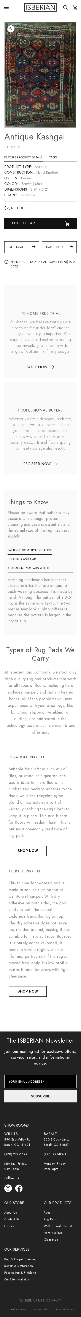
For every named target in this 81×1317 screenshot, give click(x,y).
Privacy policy (41, 1309)
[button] (6, 7)
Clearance (51, 1239)
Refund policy (19, 1309)
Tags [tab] (53, 157)
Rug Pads (50, 1219)
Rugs (47, 1212)
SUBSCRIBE (40, 1096)
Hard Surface (53, 1233)
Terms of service (65, 1309)
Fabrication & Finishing (20, 1272)
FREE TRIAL (16, 247)
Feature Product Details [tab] (23, 157)
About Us (10, 1212)
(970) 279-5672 (15, 1154)
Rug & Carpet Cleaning (20, 1259)
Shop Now (27, 851)
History (9, 1226)
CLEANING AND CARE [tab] (22, 559)
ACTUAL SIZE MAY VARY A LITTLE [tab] (29, 568)
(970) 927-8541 (55, 1154)
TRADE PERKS (55, 247)
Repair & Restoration (18, 1266)
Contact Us (11, 1219)
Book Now (37, 367)
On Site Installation (17, 1279)
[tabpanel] (40, 181)
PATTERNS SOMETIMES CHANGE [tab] (30, 550)
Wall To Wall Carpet (58, 1226)
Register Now (37, 463)
